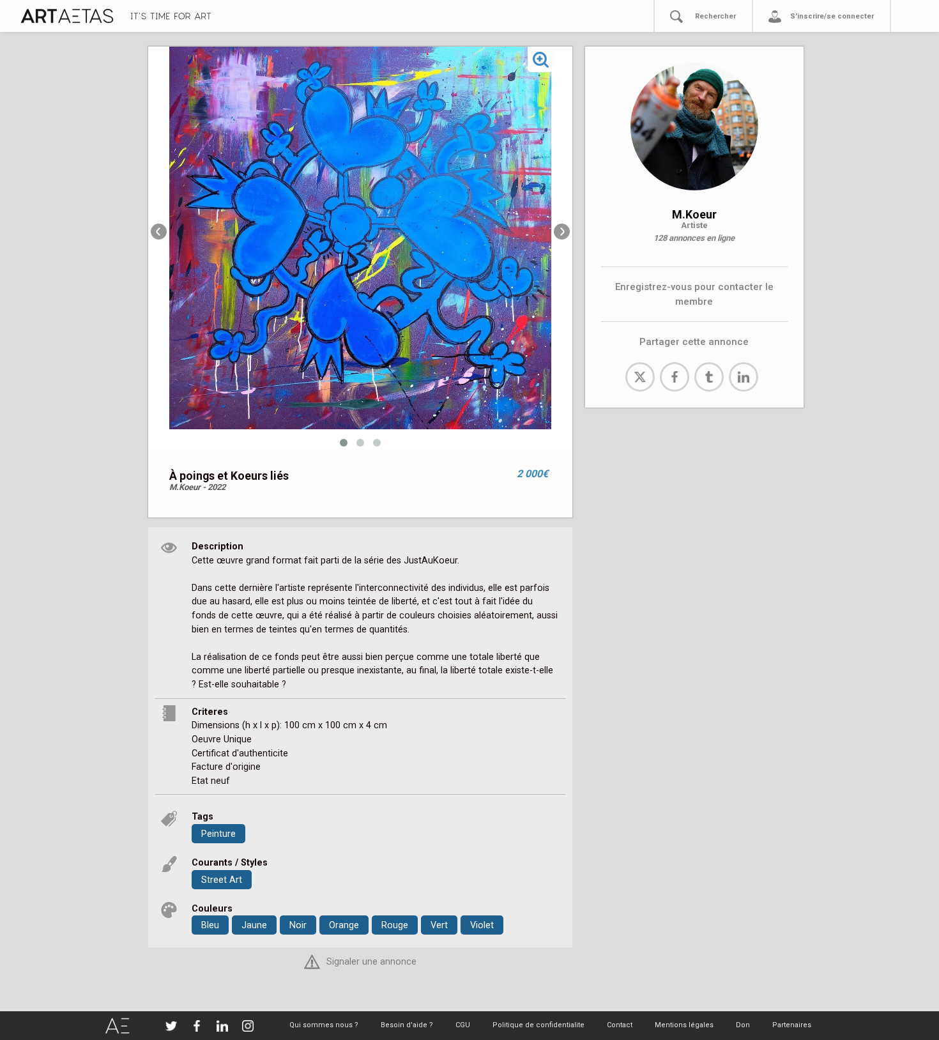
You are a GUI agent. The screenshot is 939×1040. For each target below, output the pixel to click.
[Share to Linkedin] (743, 377)
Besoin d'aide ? (407, 1025)
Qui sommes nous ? (323, 1025)
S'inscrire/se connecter (832, 16)
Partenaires (791, 1025)
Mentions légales (684, 1025)
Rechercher (715, 16)
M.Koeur (694, 214)
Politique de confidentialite (538, 1025)
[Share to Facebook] (674, 377)
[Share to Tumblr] (709, 377)
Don (743, 1025)
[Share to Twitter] (640, 377)
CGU (462, 1025)
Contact (619, 1025)
